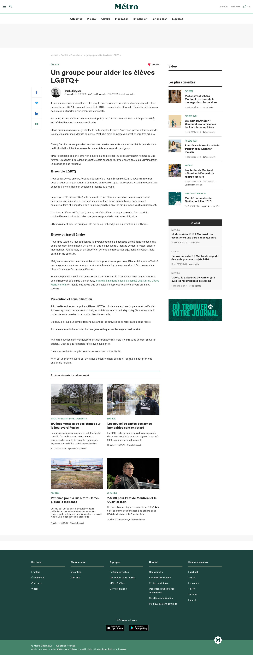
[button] (4, 6)
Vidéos (35, 588)
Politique (55, 493)
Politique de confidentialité (163, 603)
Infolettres (76, 571)
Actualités (76, 18)
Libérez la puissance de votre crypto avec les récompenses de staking (193, 279)
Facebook (193, 571)
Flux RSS (75, 577)
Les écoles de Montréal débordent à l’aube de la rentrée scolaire (199, 173)
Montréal (111, 418)
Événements (37, 577)
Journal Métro (208, 107)
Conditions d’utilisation (161, 598)
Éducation (75, 55)
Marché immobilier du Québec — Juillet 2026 (198, 199)
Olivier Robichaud (134, 444)
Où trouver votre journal (122, 577)
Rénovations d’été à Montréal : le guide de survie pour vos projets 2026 (194, 257)
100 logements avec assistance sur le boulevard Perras (75, 425)
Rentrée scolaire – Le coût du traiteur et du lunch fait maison (202, 148)
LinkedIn (192, 600)
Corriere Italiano (118, 588)
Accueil (54, 55)
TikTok (191, 588)
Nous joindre (156, 571)
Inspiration (122, 18)
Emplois (35, 571)
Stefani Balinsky (209, 131)
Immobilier (140, 18)
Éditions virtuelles (119, 571)
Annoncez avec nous (160, 577)
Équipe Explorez (195, 285)
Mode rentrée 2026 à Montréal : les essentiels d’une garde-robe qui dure (201, 99)
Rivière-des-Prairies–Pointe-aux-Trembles (69, 418)
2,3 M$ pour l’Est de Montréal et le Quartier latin (132, 500)
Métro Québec (117, 583)
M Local (92, 18)
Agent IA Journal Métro (77, 448)
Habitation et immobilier (195, 193)
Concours (36, 583)
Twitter (191, 577)
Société (64, 55)
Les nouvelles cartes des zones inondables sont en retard (129, 425)
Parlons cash (159, 18)
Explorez (177, 18)
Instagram (193, 583)
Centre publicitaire (159, 583)
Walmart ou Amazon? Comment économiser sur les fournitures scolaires (200, 124)
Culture (106, 18)
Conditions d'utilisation (107, 649)
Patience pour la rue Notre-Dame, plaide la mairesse (75, 500)
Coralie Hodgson (73, 91)
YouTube (192, 594)
